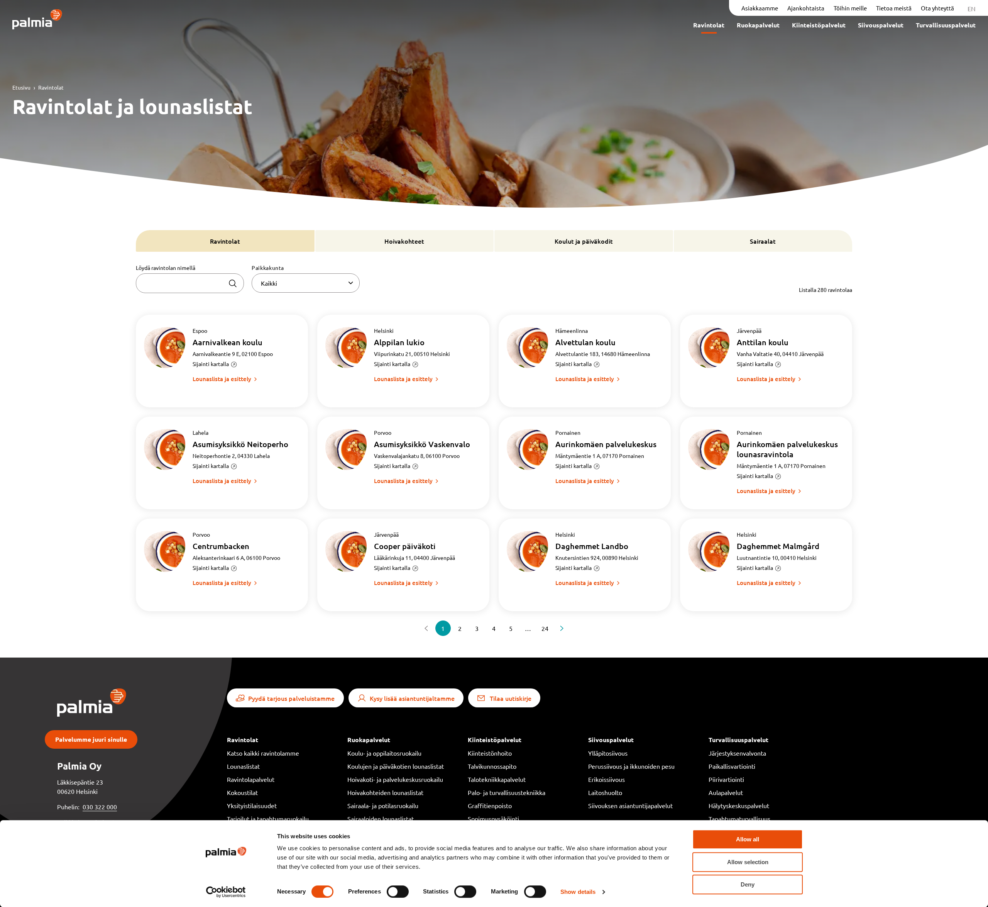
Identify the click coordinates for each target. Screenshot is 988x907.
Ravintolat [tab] (225, 241)
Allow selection (747, 862)
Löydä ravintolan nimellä (165, 267)
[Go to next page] (562, 628)
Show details (578, 891)
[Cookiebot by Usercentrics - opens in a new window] (226, 892)
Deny (748, 884)
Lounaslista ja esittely (222, 379)
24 (545, 628)
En (972, 8)
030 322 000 (100, 806)
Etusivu (21, 87)
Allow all (747, 839)
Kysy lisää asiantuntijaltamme (412, 698)
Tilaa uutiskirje (510, 698)
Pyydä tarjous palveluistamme (291, 698)
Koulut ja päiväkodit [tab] (584, 241)
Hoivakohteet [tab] (404, 241)
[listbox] (306, 283)
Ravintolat (51, 87)
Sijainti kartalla (211, 363)
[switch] (398, 891)
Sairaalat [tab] (763, 241)
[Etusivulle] (37, 20)
